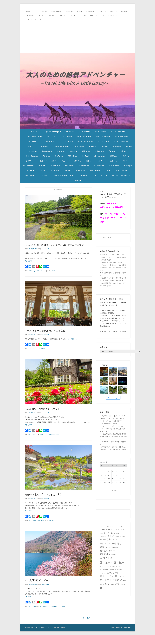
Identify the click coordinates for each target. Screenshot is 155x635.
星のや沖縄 (118, 569)
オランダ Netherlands (118, 132)
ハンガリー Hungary (121, 136)
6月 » (115, 491)
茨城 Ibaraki (61, 151)
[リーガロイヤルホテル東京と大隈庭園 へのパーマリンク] (58, 303)
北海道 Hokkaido (78, 146)
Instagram (69, 11)
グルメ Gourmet (41, 271)
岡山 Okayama (69, 165)
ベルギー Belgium (100, 132)
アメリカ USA (34, 132)
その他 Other (77, 180)
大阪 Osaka (101, 161)
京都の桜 (111, 536)
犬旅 (102, 15)
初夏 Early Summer (53, 434)
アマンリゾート (31, 19)
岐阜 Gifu (126, 156)
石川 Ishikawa (72, 156)
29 (120, 482)
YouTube (79, 11)
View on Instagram (113, 398)
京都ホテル (61, 15)
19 (109, 479)
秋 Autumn (110, 584)
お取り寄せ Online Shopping (120, 175)
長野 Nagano (114, 156)
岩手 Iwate (105, 146)
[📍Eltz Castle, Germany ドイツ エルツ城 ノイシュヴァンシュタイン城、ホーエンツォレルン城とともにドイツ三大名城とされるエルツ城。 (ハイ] (113, 371)
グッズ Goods (82, 175)
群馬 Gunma (86, 151)
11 (105, 475)
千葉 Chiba (112, 151)
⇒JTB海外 (118, 207)
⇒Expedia (105, 207)
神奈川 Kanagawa (32, 156)
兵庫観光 (104, 551)
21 (116, 479)
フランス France (84, 132)
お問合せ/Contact (56, 11)
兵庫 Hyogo (114, 161)
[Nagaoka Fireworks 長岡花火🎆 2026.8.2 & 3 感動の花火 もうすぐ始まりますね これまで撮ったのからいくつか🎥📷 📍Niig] (122, 381)
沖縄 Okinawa (30, 175)
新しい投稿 (87, 618)
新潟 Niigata (46, 156)
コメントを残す (62, 606)
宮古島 (112, 567)
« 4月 (111, 491)
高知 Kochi (42, 170)
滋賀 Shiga (77, 161)
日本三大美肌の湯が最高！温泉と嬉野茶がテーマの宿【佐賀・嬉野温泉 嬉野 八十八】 (113, 436)
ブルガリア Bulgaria (47, 141)
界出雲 (102, 584)
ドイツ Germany (66, 136)
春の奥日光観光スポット (38, 580)
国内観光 (124, 11)
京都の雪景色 (103, 539)
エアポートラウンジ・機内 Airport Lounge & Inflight (56, 175)
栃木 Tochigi (74, 151)
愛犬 (120, 566)
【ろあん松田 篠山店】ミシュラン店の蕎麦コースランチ (55, 244)
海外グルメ (41, 15)
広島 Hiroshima (84, 165)
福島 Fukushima (47, 151)
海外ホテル (30, 15)
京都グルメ (73, 15)
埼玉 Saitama (99, 151)
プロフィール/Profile (40, 11)
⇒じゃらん (119, 214)
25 (105, 482)
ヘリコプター (117, 533)
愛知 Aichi (43, 161)
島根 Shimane (55, 165)
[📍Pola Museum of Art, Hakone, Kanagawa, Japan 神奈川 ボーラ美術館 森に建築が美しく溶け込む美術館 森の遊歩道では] (104, 390)
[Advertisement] (77, 34)
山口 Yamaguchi (99, 165)
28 (116, 482)
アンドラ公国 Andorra (35, 136)
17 (101, 479)
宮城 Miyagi (117, 146)
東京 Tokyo (123, 151)
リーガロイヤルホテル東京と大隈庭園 (45, 330)
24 (101, 482)
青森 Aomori (93, 146)
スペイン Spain (51, 136)
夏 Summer (104, 567)
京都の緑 (123, 536)
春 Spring (54, 606)
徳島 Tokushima (114, 165)
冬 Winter (111, 551)
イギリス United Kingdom (52, 132)
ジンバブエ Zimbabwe (120, 141)
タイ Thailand (27, 146)
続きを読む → (29, 261)
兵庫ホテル (114, 547)
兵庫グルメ (93, 15)
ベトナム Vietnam (42, 146)
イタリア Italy (70, 132)
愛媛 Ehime (30, 170)
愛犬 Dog (104, 175)
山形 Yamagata (32, 151)
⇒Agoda (111, 203)
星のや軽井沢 (103, 573)
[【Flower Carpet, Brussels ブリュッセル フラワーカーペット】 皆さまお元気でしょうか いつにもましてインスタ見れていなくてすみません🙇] (122, 371)
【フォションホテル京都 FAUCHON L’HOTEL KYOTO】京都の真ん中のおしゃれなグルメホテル (113, 428)
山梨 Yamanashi (99, 156)
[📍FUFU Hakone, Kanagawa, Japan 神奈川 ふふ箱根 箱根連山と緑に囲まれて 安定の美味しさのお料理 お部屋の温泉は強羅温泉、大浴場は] (122, 390)
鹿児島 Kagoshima (122, 170)
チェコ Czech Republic (84, 136)
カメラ (94, 175)
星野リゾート (112, 15)
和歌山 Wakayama (28, 165)
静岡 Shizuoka (30, 161)
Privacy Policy (90, 11)
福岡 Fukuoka (55, 170)
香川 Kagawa (128, 165)
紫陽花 (122, 584)
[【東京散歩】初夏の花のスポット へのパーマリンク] (58, 381)
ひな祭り (102, 526)
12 (109, 475)
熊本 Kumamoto (95, 170)
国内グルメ (113, 11)
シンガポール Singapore (61, 146)
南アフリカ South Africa (85, 141)
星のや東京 (111, 569)
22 (120, 479)
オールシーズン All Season (112, 529)
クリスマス (108, 533)
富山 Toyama (59, 156)
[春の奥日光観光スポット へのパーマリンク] (58, 553)
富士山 (117, 566)
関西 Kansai (66, 161)
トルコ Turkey (31, 141)
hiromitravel (45, 249)
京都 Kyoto (89, 161)
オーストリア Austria (103, 136)
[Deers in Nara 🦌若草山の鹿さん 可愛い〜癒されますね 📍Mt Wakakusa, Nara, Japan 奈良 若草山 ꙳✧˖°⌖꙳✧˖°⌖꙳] (104, 381)
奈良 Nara (126, 161)
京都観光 (83, 15)
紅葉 (117, 584)
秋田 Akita (128, 146)
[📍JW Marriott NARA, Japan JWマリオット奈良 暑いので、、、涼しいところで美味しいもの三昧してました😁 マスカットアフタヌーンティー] (113, 381)
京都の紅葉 (118, 536)
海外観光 (51, 15)
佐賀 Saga (68, 170)
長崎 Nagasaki (80, 170)
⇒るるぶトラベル (109, 217)
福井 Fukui (85, 156)
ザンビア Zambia (103, 141)
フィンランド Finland (66, 141)
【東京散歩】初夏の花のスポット (42, 408)
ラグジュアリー (103, 536)
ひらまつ (43, 19)
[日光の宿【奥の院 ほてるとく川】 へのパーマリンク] (58, 467)
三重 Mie (54, 161)
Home (28, 11)
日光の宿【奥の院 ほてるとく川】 (44, 494)
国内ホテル (102, 11)
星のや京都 (104, 569)
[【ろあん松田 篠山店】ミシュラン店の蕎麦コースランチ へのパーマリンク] (58, 217)
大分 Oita (108, 170)
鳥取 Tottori (42, 165)
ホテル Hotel (32, 349)
